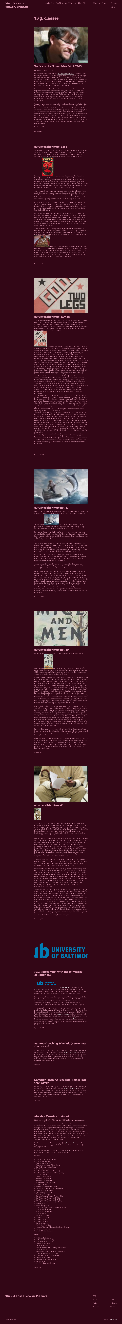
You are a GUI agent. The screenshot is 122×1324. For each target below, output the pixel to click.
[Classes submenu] (89, 2)
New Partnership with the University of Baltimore (58, 973)
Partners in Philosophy (73, 1143)
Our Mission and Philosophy (66, 3)
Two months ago (64, 987)
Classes (85, 3)
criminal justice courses (75, 1018)
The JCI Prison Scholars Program (16, 4)
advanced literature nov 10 (51, 649)
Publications (96, 3)
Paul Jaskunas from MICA (66, 74)
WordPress (114, 1319)
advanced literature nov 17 (51, 507)
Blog (79, 3)
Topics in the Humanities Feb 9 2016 (58, 66)
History (114, 7)
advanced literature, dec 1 (50, 146)
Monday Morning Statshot (51, 1115)
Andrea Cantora (63, 1014)
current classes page (70, 1052)
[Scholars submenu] (109, 2)
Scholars (105, 3)
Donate (114, 3)
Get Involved (49, 3)
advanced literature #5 (48, 804)
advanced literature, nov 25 (52, 316)
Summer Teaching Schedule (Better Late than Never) (60, 1045)
